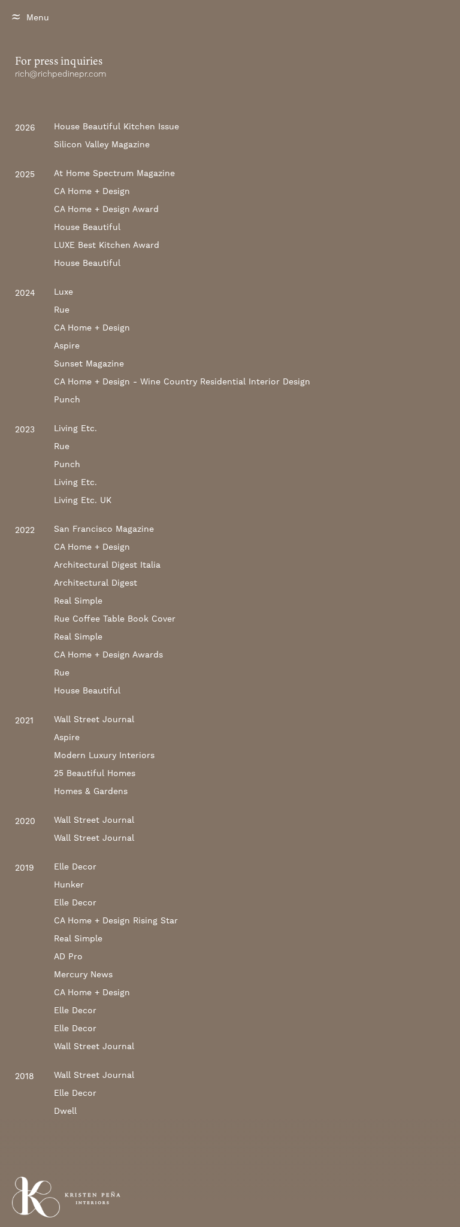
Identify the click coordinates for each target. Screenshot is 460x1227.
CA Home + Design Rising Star (116, 920)
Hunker (69, 884)
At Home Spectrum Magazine (114, 173)
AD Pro (68, 956)
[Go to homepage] (36, 1197)
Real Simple (78, 600)
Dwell (65, 1111)
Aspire (67, 345)
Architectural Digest (95, 582)
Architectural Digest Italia (107, 564)
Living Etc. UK (82, 500)
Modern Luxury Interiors (104, 755)
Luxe (63, 291)
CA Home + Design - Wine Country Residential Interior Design (182, 381)
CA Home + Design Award (106, 209)
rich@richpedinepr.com (60, 74)
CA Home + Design (92, 191)
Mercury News (83, 974)
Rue (61, 309)
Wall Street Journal (94, 719)
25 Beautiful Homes (94, 773)
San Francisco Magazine (104, 529)
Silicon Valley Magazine (102, 144)
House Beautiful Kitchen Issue (116, 126)
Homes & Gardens (91, 791)
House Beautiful (87, 227)
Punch (67, 399)
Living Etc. (75, 428)
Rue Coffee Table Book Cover (114, 618)
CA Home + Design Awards (108, 654)
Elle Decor (75, 866)
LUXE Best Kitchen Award (106, 245)
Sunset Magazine (89, 363)
